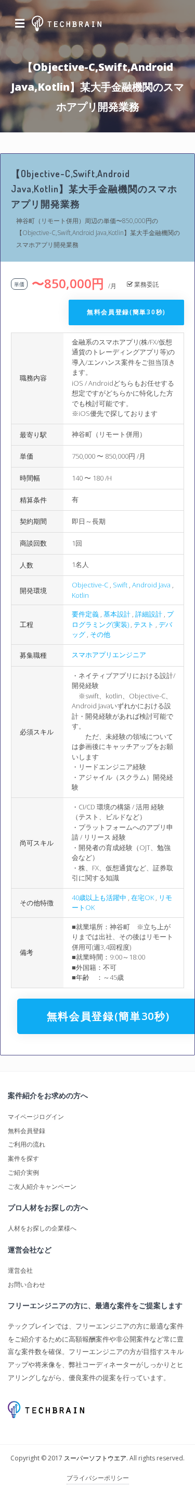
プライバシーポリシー (98, 1477)
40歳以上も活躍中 (99, 897)
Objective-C (90, 584)
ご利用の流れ (26, 1144)
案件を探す (23, 1158)
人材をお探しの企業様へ (42, 1228)
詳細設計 (148, 614)
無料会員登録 (26, 1130)
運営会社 (20, 1270)
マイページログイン (36, 1116)
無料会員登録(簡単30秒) (126, 312)
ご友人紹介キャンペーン (42, 1186)
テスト (144, 624)
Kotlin (80, 595)
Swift (120, 584)
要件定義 (85, 614)
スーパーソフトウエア (95, 1458)
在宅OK (142, 897)
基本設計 (117, 614)
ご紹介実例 (23, 1172)
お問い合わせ (26, 1284)
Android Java (151, 584)
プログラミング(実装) (123, 619)
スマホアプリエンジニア (109, 654)
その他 (100, 634)
